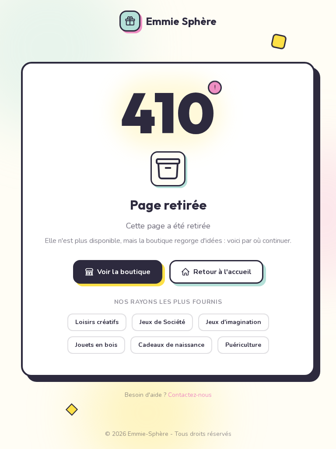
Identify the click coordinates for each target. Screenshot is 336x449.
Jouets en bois (96, 345)
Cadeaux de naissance (171, 345)
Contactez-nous (190, 395)
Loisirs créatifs (97, 322)
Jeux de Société (162, 322)
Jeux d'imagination (233, 322)
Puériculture (243, 345)
